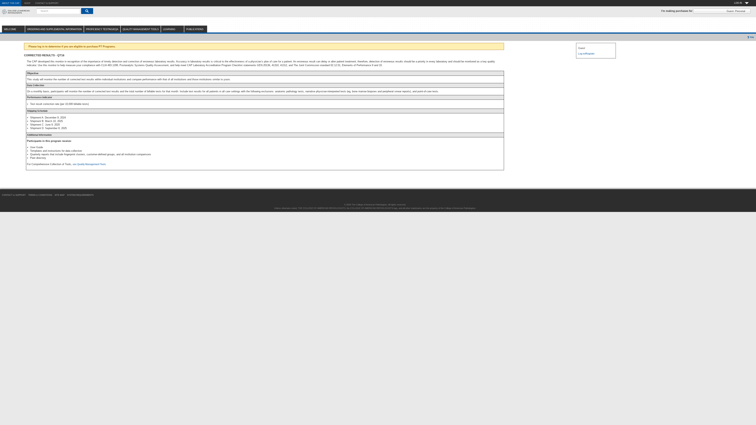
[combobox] (58, 11)
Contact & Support (14, 195)
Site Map (60, 195)
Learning (169, 29)
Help (752, 37)
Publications (194, 29)
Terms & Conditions (40, 195)
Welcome (10, 29)
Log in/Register (586, 53)
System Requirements (80, 195)
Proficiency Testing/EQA (102, 29)
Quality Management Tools (141, 29)
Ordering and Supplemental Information (54, 29)
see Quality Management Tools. (89, 164)
